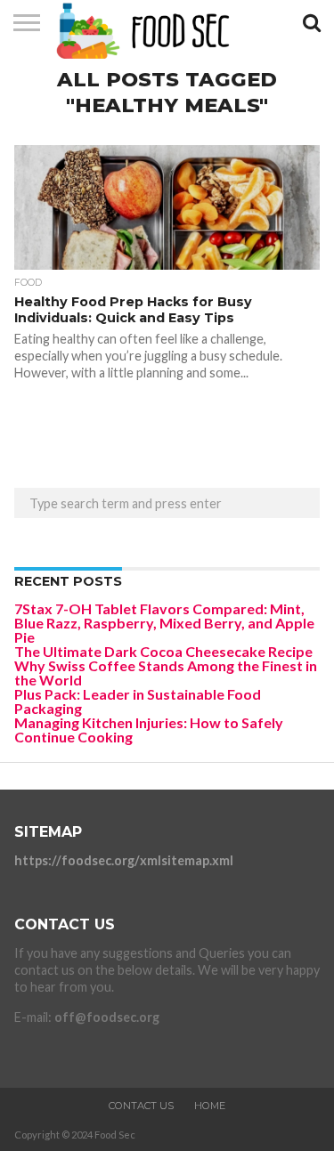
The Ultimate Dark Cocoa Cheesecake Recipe (163, 651)
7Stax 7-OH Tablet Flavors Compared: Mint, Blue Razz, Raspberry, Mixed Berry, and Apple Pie (164, 622)
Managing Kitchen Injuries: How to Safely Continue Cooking (148, 729)
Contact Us (141, 1105)
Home (209, 1105)
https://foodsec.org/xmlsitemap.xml (123, 860)
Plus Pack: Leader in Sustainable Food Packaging (137, 701)
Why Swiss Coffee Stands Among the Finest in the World (165, 672)
